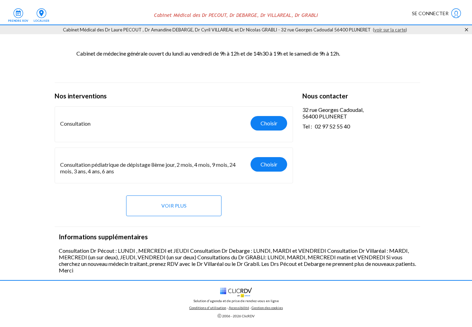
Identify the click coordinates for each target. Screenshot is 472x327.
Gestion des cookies (267, 308)
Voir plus (174, 206)
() (390, 29)
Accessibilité (239, 308)
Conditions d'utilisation (207, 308)
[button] (174, 124)
